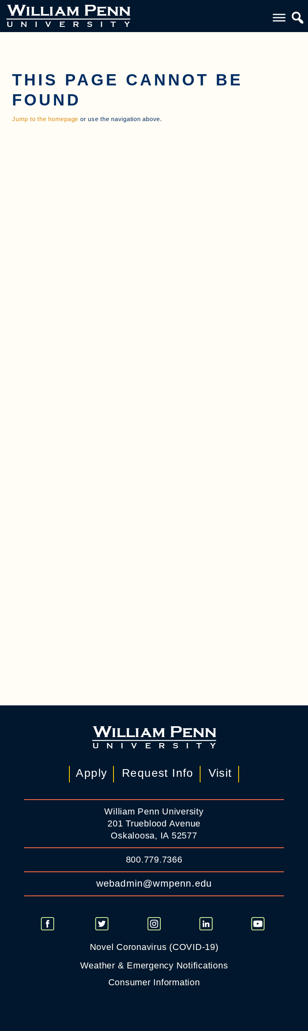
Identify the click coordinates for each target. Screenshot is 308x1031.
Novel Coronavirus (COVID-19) (154, 947)
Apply (91, 773)
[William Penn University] (68, 15)
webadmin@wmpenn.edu (154, 883)
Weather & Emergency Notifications (154, 965)
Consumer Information (154, 982)
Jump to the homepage (45, 118)
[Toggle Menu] (279, 17)
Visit (220, 773)
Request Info (158, 773)
